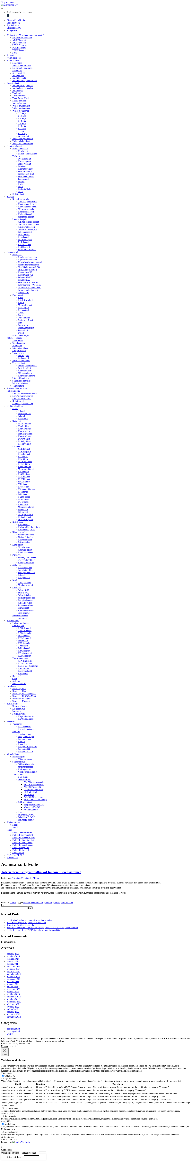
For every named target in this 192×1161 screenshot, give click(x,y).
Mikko (36, 878)
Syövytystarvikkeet (26, 560)
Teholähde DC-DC (26, 817)
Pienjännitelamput (26, 736)
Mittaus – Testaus (14, 338)
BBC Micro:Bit (19, 683)
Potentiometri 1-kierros (28, 282)
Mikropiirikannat (25, 514)
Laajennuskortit (25, 671)
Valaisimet (17, 724)
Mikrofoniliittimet (26, 469)
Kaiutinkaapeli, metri (27, 206)
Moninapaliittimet (26, 507)
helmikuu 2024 (13, 971)
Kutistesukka (24, 524)
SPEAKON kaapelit (27, 249)
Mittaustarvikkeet (20, 383)
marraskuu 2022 (14, 1002)
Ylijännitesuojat (25, 759)
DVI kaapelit (24, 635)
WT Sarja (22, 133)
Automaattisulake (25, 610)
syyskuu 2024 (13, 961)
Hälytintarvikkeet (25, 719)
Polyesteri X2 (24, 280)
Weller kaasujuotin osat (22, 138)
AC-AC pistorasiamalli (34, 782)
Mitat (20, 191)
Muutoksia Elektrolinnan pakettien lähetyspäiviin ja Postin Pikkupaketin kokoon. (42, 927)
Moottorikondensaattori (28, 265)
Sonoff (15, 827)
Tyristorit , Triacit (25, 320)
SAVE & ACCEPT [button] (9, 1139)
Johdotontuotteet (25, 767)
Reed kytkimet (24, 444)
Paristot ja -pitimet (26, 820)
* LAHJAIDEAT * (15, 855)
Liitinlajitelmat (24, 517)
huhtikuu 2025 (13, 956)
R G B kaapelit (24, 244)
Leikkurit (22, 166)
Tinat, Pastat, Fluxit (21, 98)
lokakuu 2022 (13, 1004)
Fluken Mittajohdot (20, 847)
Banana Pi (17, 676)
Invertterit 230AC (26, 815)
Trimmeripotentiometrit (28, 290)
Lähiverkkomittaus (20, 378)
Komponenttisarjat (20, 335)
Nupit (14, 580)
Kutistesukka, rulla (26, 529)
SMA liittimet (24, 481)
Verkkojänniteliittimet (27, 772)
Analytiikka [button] (6, 1121)
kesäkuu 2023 (13, 991)
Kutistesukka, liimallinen (29, 527)
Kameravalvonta (19, 706)
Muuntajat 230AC (32, 807)
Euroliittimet (23, 499)
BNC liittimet (24, 474)
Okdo (14, 678)
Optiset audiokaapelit (27, 229)
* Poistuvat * (12, 857)
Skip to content (7, 2)
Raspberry (11, 686)
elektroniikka (37, 902)
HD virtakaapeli (25, 653)
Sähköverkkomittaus (21, 381)
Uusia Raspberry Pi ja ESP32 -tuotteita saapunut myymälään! (34, 930)
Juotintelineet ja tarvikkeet (23, 88)
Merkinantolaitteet (20, 615)
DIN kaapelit (24, 234)
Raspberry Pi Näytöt (21, 698)
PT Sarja (22, 126)
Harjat (20, 184)
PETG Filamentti (20, 45)
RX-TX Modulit (25, 300)
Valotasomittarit (25, 373)
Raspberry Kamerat (21, 701)
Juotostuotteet (13, 83)
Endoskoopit (23, 358)
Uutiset (13, 902)
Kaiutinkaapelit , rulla (27, 204)
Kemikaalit (23, 151)
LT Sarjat (22, 121)
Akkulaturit (29, 794)
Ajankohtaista (13, 25)
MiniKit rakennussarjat (22, 396)
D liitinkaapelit (24, 648)
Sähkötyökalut (24, 164)
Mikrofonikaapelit (26, 209)
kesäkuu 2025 (13, 954)
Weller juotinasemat (21, 108)
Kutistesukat (17, 522)
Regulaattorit (23, 310)
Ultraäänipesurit (25, 161)
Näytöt (21, 312)
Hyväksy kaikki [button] (23, 1043)
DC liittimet (23, 502)
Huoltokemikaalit (20, 148)
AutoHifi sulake (25, 603)
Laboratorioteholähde (33, 789)
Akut (20, 812)
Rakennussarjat (13, 391)
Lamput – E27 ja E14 (27, 746)
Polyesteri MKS (25, 277)
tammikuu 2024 (14, 974)
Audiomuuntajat (31, 809)
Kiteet (20, 297)
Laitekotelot (17, 545)
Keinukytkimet (24, 429)
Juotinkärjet (17, 90)
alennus (26, 902)
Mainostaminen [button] (8, 1129)
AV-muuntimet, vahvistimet (24, 80)
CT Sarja (22, 113)
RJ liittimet (23, 456)
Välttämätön (9, 1076)
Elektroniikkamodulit (21, 398)
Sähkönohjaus (18, 762)
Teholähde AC (24, 779)
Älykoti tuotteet (14, 822)
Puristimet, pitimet (26, 176)
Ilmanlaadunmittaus (21, 360)
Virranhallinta (13, 754)
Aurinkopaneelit (14, 58)
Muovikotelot (24, 547)
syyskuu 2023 (13, 984)
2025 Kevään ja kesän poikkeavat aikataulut (26, 922)
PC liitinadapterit (25, 519)
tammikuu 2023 (14, 996)
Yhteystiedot (12, 30)
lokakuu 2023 (13, 981)
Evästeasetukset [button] (8, 1043)
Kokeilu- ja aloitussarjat (22, 403)
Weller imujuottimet (21, 106)
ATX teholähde (25, 661)
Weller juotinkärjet (20, 111)
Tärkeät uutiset (13, 1029)
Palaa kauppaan (29, 1153)
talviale (69, 902)
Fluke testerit (18, 852)
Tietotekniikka (13, 620)
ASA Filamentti (19, 42)
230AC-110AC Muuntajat (35, 799)
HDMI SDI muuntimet (28, 666)
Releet (15, 408)
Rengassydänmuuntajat (34, 804)
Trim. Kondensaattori (27, 270)
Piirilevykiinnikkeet (26, 537)
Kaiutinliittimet (24, 466)
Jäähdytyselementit (26, 572)
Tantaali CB (23, 292)
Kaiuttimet (17, 70)
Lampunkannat (24, 739)
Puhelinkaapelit (25, 232)
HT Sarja (22, 118)
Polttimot (16, 731)
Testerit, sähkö (24, 368)
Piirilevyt (16, 555)
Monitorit (16, 711)
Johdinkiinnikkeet (26, 534)
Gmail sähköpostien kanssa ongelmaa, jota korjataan (30, 920)
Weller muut (23, 136)
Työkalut (16, 156)
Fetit (20, 323)
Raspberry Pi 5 (19, 688)
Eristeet (21, 575)
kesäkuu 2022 (13, 1012)
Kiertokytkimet (24, 436)
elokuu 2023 (12, 986)
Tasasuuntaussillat (26, 328)
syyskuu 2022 (13, 1007)
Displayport (23, 640)
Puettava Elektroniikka (17, 388)
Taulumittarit (18, 386)
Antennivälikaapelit (26, 227)
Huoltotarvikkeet (14, 146)
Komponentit (12, 252)
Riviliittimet (23, 504)
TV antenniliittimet (26, 489)
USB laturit (23, 777)
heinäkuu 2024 (13, 966)
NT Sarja (22, 123)
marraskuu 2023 (14, 979)
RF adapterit (23, 487)
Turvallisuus (12, 704)
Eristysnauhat (24, 542)
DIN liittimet (23, 459)
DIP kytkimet (24, 439)
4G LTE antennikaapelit (28, 224)
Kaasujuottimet (19, 101)
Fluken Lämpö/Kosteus (22, 845)
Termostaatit (23, 608)
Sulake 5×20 (23, 590)
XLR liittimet (24, 449)
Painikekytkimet (25, 434)
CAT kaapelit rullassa (27, 201)
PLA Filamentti (19, 48)
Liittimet (16, 446)
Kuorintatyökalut (25, 169)
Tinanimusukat (18, 95)
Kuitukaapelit (24, 651)
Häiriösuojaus (18, 756)
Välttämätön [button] (6, 1073)
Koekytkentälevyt (26, 562)
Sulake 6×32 (23, 593)
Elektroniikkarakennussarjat (24, 393)
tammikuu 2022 (14, 1017)
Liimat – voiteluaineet (27, 154)
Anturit (21, 302)
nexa (63, 902)
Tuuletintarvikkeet (26, 570)
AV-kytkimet (18, 75)
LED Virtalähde (31, 792)
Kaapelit (10, 196)
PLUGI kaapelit (25, 239)
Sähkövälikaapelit (26, 764)
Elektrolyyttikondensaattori (30, 262)
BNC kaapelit (24, 247)
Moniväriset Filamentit (22, 37)
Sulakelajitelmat (25, 595)
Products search (14, 12)
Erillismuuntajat (25, 802)
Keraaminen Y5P (25, 275)
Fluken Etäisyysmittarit (22, 835)
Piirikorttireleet (24, 413)
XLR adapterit (24, 451)
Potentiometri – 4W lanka (29, 285)
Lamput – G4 (24, 749)
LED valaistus (24, 726)
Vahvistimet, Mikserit (21, 65)
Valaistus (11, 721)
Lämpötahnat (24, 577)
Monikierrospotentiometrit (29, 287)
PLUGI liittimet (25, 461)
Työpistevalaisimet (26, 729)
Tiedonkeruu (18, 353)
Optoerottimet (24, 317)
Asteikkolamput (25, 734)
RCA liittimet (24, 454)
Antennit (10, 55)
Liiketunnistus (18, 709)
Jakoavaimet (23, 179)
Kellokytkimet (24, 769)
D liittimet (22, 494)
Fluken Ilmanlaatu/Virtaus (23, 837)
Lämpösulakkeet (25, 600)
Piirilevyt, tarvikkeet (27, 557)
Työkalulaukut (24, 159)
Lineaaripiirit (23, 307)
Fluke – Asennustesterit (22, 832)
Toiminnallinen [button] (7, 1105)
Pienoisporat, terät (26, 174)
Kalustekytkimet (25, 431)
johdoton (48, 902)
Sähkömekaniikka (15, 406)
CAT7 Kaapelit (24, 630)
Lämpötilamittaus (20, 348)
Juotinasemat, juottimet (22, 85)
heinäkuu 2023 (13, 989)
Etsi (2, 905)
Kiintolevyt (23, 673)
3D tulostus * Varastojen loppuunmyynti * (25, 35)
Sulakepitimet (24, 613)
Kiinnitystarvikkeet (20, 532)
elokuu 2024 (12, 964)
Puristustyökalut (25, 171)
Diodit (21, 333)
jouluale (56, 902)
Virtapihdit (17, 345)
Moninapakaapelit (26, 217)
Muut (14, 53)
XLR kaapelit (24, 242)
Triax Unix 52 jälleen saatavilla (20, 925)
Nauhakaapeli (24, 497)
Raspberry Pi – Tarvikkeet (24, 693)
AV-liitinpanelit (19, 78)
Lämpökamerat (19, 350)
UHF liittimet (24, 479)
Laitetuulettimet (25, 567)
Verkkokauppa (13, 23)
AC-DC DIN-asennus (33, 797)
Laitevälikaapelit (19, 219)
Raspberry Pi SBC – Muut (24, 696)
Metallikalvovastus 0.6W (29, 267)
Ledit (20, 315)
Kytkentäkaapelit (25, 214)
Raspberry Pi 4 (19, 691)
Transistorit (23, 325)
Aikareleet (22, 411)
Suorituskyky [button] (7, 1113)
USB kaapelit (24, 643)
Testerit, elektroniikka (27, 365)
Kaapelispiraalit (25, 540)
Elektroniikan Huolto (16, 20)
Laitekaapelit (18, 625)
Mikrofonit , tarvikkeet (22, 68)
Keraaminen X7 (25, 272)
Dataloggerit (23, 355)
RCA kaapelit (24, 237)
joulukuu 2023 (13, 976)
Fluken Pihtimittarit (20, 850)
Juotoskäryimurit (19, 103)
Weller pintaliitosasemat (22, 143)
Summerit (22, 618)
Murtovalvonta (18, 714)
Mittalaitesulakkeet (26, 598)
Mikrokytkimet (24, 423)
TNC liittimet (24, 476)
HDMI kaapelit (24, 638)
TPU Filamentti (19, 50)
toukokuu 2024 (13, 969)
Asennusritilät (18, 73)
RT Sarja (22, 128)
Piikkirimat (23, 512)
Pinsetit (21, 181)
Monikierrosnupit (25, 585)
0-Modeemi (23, 645)
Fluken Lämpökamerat (22, 842)
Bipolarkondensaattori (28, 257)
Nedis (15, 825)
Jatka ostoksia (14, 1157)
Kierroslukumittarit (26, 376)
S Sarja (21, 131)
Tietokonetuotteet (20, 658)
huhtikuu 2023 (13, 994)
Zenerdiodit (23, 330)
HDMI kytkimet (25, 663)
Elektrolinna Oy (14, 28)
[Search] (8, 15)
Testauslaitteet (18, 363)
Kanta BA (22, 744)
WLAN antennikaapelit (28, 222)
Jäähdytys (16, 565)
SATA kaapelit (24, 656)
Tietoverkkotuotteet (21, 623)
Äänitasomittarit (25, 370)
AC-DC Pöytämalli (32, 787)
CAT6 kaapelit (24, 633)
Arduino (16, 681)
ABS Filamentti (19, 40)
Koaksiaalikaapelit (26, 212)
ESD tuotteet (18, 194)
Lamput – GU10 (25, 751)
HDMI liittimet (24, 464)
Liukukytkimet (24, 441)
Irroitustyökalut (24, 189)
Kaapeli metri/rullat (20, 199)
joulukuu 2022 (13, 999)
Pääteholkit (23, 509)
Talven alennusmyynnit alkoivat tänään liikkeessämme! (41, 872)
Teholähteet (17, 774)
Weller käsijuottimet (21, 141)
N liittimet (22, 484)
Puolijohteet (17, 295)
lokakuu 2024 (13, 959)
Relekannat (23, 418)
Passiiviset (17, 254)
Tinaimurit (17, 93)
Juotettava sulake (25, 605)
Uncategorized (13, 1031)
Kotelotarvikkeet (25, 552)
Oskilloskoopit (18, 343)
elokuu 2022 (12, 1009)
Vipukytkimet (24, 426)
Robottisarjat (18, 401)
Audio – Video (13, 60)
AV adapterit (23, 471)
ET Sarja (22, 116)
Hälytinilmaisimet (26, 716)
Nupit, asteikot (24, 582)
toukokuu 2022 (13, 1014)
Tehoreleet (22, 416)
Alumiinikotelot (25, 550)
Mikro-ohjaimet (25, 305)
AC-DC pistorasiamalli (34, 784)
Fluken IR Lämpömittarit (23, 840)
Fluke (9, 830)
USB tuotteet (24, 668)
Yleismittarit (17, 340)
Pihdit (20, 186)
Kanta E (21, 741)
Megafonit (17, 63)
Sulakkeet (16, 587)
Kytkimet (16, 421)
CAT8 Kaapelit (24, 628)
